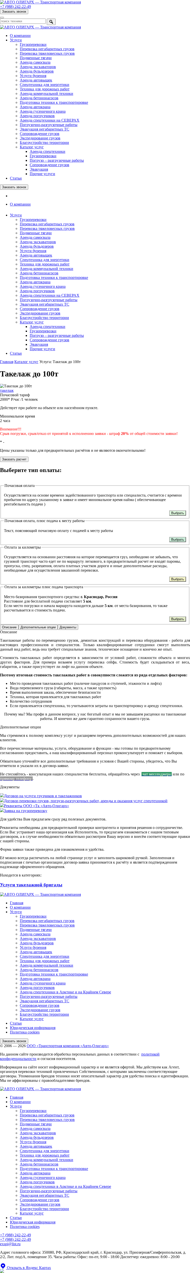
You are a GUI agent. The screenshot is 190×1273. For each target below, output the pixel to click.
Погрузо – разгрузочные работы (57, 160)
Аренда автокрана (35, 107)
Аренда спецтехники (47, 151)
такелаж (7, 390)
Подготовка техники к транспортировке (54, 102)
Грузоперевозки (33, 44)
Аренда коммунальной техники (46, 93)
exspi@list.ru (10, 1244)
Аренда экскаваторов (38, 67)
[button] (25, 1268)
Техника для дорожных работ (45, 89)
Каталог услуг (32, 147)
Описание (9, 627)
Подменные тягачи (36, 58)
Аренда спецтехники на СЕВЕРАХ (49, 120)
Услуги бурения (33, 76)
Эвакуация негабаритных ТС (44, 129)
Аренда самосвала (35, 62)
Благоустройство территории (44, 142)
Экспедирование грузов (40, 138)
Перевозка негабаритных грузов (47, 49)
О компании (20, 35)
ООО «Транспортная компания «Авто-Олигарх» (68, 1046)
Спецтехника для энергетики (44, 84)
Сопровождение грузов (39, 134)
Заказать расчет (14, 459)
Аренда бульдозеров (37, 71)
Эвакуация (39, 169)
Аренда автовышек (36, 80)
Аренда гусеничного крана (43, 111)
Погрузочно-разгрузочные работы (48, 125)
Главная (6, 362)
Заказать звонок (14, 11)
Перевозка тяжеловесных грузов (47, 53)
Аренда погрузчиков (37, 116)
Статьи (16, 178)
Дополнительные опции (38, 627)
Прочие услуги (42, 174)
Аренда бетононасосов (39, 98)
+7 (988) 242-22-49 (15, 1239)
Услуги (16, 40)
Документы (68, 627)
